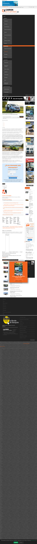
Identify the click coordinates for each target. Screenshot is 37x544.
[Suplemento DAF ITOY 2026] (30, 146)
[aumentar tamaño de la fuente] (18, 117)
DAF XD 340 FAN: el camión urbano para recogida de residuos (16, 296)
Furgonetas (27, 247)
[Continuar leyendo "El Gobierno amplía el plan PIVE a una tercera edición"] (27, 207)
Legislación (27, 254)
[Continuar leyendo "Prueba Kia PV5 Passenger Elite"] (5, 285)
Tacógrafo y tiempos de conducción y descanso (31, 197)
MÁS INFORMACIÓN (26, 343)
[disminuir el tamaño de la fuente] (17, 117)
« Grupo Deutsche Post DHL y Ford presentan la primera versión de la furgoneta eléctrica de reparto (13, 227)
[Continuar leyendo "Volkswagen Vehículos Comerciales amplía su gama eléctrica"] (5, 289)
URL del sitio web (13, 253)
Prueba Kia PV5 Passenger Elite (14, 287)
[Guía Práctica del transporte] (30, 164)
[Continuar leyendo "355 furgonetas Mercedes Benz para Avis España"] (27, 214)
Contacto (21, 321)
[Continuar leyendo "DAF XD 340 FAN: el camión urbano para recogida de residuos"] (5, 293)
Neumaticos (30, 255)
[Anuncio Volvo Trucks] (30, 102)
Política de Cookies (22, 330)
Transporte (29, 257)
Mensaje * (3, 251)
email (27, 232)
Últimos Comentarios (28, 189)
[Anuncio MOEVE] (10, 3)
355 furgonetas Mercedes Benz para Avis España (31, 219)
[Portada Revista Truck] (30, 112)
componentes (30, 245)
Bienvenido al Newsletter (23, 326)
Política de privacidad (23, 328)
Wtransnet (31, 259)
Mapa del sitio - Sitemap (23, 335)
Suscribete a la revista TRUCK (24, 319)
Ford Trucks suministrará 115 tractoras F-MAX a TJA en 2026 (4, 220)
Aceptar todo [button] (2, 344)
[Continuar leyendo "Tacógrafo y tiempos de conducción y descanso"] (27, 192)
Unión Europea (27, 259)
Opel (4, 188)
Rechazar (21, 542)
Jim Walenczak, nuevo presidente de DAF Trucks (16, 7)
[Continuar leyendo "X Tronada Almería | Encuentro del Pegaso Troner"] (5, 281)
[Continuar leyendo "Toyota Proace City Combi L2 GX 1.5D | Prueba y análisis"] (5, 263)
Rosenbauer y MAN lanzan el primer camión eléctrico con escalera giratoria (8, 220)
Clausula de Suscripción (23, 332)
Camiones (31, 244)
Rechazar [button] (1, 350)
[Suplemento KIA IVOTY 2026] (30, 128)
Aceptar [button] (1, 352)
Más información (33, 540)
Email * (22, 251)
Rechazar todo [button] (2, 345)
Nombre (27, 230)
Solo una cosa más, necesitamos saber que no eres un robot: (11, 255)
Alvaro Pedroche (17, 285)
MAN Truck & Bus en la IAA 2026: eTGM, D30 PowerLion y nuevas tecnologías (19, 221)
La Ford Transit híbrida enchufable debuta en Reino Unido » (13, 228)
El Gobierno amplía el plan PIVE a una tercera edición (31, 212)
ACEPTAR (15, 542)
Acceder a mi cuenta (23, 337)
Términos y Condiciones (14, 176)
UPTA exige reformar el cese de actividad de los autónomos (12, 212)
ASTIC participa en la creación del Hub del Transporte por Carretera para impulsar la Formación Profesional (13, 205)
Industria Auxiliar (29, 251)
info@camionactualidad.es (8, 199)
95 (30, 194)
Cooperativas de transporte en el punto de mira (31, 205)
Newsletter (21, 324)
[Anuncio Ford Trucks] (18, 98)
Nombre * (10, 251)
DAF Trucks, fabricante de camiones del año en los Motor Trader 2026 (11, 220)
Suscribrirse (21, 334)
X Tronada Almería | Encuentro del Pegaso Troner (11, 202)
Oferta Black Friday (22, 317)
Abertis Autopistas (28, 243)
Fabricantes (21, 116)
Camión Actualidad (8, 116)
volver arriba (4, 257)
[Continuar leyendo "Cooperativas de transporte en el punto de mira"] (27, 200)
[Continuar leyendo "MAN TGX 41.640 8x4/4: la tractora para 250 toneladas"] (5, 272)
